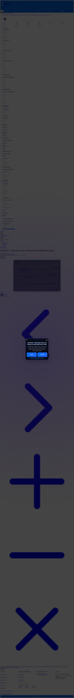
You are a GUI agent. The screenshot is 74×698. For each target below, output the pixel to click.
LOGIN (31, 354)
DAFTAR (42, 354)
